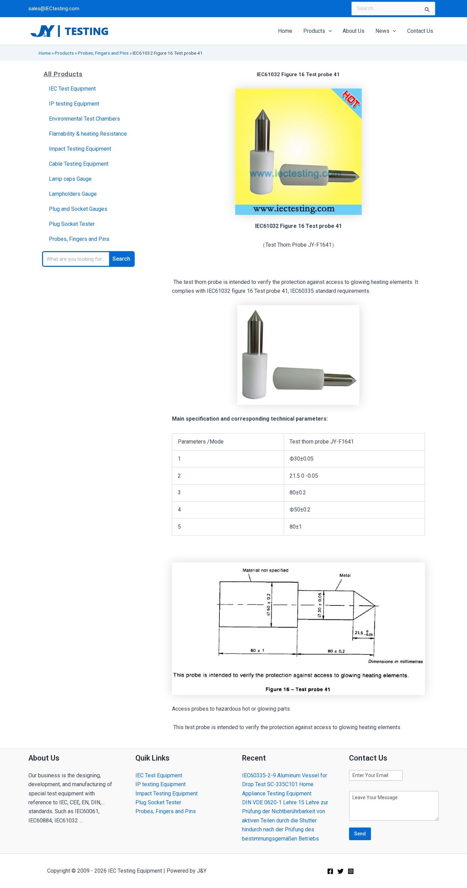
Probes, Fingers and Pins (103, 53)
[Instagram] (351, 871)
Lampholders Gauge (73, 194)
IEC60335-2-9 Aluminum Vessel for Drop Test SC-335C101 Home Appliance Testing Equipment (284, 784)
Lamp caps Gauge (70, 179)
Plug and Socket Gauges (78, 209)
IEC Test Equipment (72, 88)
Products (64, 53)
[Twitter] (340, 871)
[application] (328, 31)
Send (360, 833)
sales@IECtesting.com (53, 8)
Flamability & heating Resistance (88, 134)
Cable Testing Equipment (78, 164)
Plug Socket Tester (72, 224)
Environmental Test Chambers (84, 118)
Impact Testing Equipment (80, 149)
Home (45, 53)
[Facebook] (330, 871)
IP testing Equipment (74, 103)
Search (121, 259)
